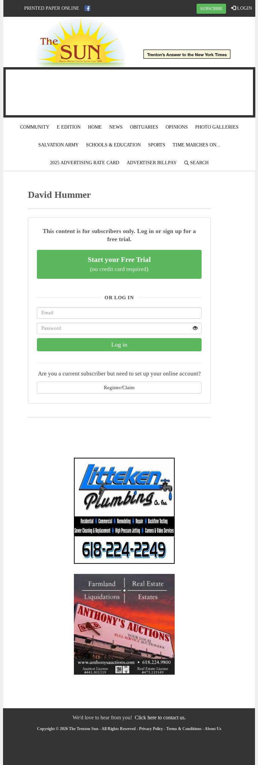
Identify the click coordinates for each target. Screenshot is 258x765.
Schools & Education (113, 144)
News (116, 127)
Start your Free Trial (119, 264)
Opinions (177, 127)
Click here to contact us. (160, 717)
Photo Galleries (217, 127)
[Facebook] (87, 8)
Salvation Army (58, 144)
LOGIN (244, 8)
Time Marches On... (196, 144)
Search (199, 162)
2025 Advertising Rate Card (84, 162)
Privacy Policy (151, 728)
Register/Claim (119, 387)
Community (34, 127)
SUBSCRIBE (211, 8)
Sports (156, 144)
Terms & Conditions (184, 728)
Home (95, 127)
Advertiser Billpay (152, 162)
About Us (213, 728)
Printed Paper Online (51, 8)
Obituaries (144, 127)
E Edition (69, 127)
